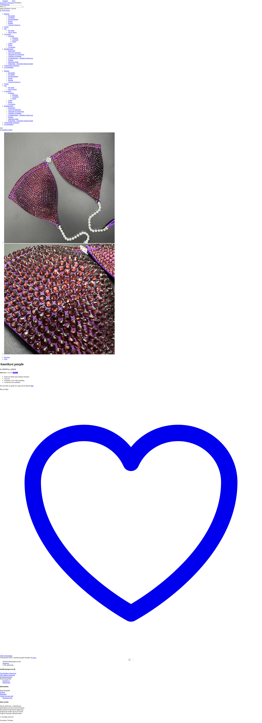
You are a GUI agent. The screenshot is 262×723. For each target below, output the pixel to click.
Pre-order (11, 30)
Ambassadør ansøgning (11, 65)
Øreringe (15, 38)
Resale (10, 21)
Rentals (10, 23)
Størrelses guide (13, 62)
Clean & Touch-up (14, 25)
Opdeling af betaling (14, 56)
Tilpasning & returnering (16, 54)
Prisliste (10, 60)
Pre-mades (11, 16)
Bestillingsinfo (8, 49)
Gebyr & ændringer (14, 53)
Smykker (11, 36)
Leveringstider (8, 67)
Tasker (10, 43)
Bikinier (6, 14)
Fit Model (11, 17)
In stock (33, 657)
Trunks (6, 27)
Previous (7, 357)
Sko (5, 29)
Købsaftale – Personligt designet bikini (20, 64)
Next (5, 359)
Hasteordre (11, 51)
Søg (1, 6)
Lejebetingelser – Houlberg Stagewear (20, 58)
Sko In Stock (12, 32)
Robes (10, 45)
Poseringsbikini (13, 19)
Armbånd (15, 40)
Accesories (7, 34)
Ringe (14, 41)
